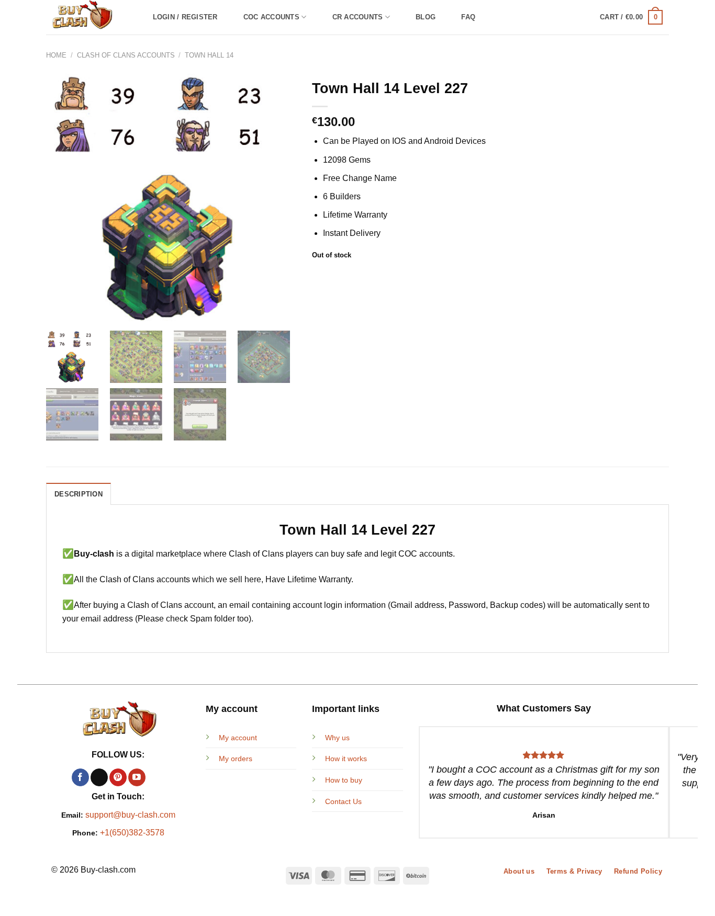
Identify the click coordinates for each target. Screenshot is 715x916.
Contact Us (343, 801)
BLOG (425, 17)
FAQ (468, 17)
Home (56, 55)
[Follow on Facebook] (80, 777)
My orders (235, 758)
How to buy (343, 780)
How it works (346, 758)
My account (238, 737)
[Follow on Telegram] (155, 777)
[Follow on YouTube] (137, 777)
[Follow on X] (99, 777)
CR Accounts (357, 17)
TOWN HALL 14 (209, 55)
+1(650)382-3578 (132, 832)
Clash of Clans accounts (126, 55)
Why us (337, 737)
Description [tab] (78, 494)
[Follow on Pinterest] (118, 777)
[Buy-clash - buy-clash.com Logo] (88, 17)
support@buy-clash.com (130, 814)
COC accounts (271, 17)
